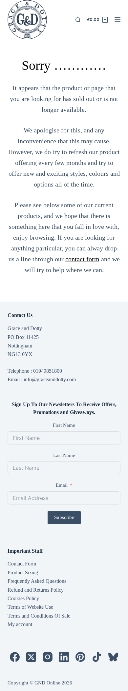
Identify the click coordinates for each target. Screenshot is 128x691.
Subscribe (64, 517)
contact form (82, 259)
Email (62, 485)
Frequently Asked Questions (37, 581)
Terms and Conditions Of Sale (39, 616)
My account (20, 624)
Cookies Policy (23, 598)
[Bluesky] (113, 657)
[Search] (77, 19)
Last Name (64, 455)
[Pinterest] (80, 657)
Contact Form (22, 563)
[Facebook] (15, 657)
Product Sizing (23, 572)
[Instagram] (48, 657)
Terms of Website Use (30, 607)
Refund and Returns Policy (36, 590)
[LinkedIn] (64, 657)
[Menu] (117, 20)
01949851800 (47, 371)
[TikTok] (97, 657)
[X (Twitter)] (31, 657)
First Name (64, 425)
